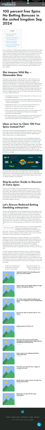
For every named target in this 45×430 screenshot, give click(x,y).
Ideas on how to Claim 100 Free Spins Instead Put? (12, 38)
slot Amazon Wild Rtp (33, 143)
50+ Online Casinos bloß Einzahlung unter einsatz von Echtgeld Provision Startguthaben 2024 (29, 300)
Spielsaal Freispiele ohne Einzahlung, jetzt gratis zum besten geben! (28, 272)
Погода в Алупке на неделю (36, 0)
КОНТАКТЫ (36, 417)
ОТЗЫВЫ (31, 417)
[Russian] (43, 2)
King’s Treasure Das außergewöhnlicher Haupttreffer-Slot (28, 354)
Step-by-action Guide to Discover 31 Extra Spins (11, 41)
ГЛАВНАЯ (8, 417)
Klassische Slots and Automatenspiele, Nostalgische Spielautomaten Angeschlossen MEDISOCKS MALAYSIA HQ (29, 341)
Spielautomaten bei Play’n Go (25, 326)
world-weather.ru (36, 1)
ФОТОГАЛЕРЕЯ (24, 417)
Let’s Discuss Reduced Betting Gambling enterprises (12, 45)
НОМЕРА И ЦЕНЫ (15, 417)
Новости (31, 419)
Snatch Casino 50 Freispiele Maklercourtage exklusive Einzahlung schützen (29, 286)
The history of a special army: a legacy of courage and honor (28, 367)
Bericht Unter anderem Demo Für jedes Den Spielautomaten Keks (29, 381)
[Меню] (43, 4)
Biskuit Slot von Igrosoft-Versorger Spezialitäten (26, 394)
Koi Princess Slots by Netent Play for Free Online (28, 313)
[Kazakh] (42, 2)
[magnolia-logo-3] (8, 4)
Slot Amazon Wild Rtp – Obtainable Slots (11, 34)
